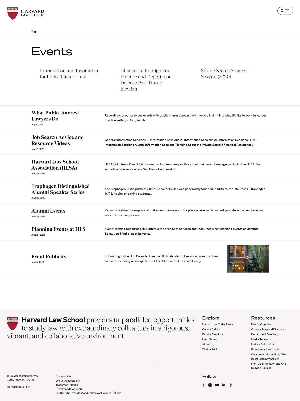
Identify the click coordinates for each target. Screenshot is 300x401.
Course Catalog (211, 329)
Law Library (209, 339)
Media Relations (261, 339)
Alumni (206, 344)
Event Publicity (48, 256)
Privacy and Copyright (69, 389)
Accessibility (64, 376)
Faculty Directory (212, 334)
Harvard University (18, 386)
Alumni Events (48, 211)
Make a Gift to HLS (262, 344)
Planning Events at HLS (58, 229)
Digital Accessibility (68, 380)
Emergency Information (265, 349)
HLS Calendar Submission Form (183, 256)
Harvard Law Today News (217, 324)
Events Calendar (261, 324)
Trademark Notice (67, 384)
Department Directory (264, 334)
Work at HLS (209, 349)
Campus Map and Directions (268, 329)
